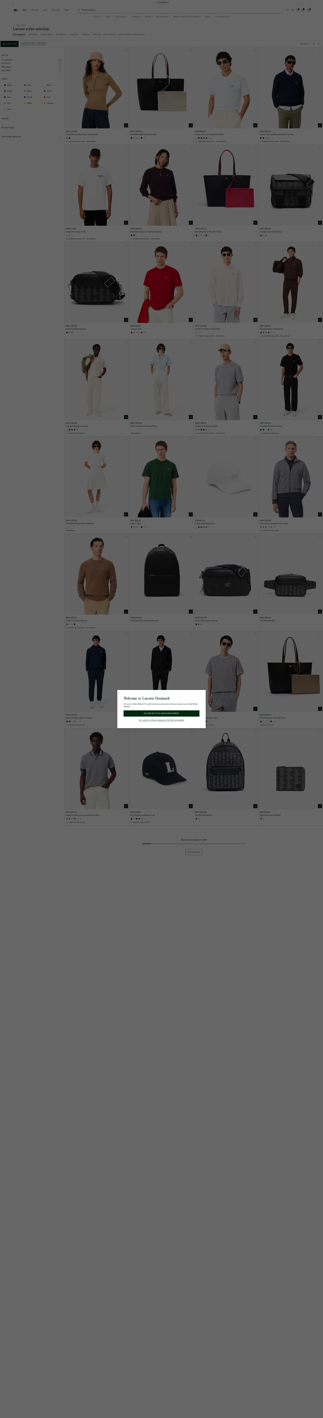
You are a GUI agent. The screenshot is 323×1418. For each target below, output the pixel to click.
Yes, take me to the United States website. (161, 713)
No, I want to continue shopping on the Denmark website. (161, 720)
